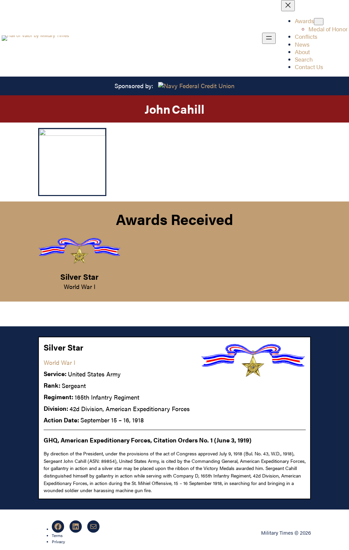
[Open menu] (269, 38)
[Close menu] (288, 5)
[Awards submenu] (318, 21)
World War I (79, 286)
